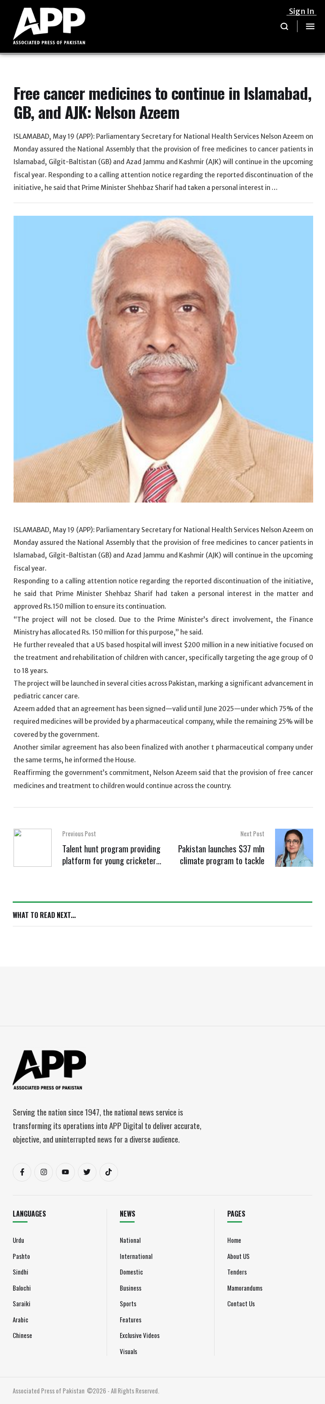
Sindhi (20, 1271)
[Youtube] (65, 1172)
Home (234, 1240)
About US (238, 1256)
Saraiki (21, 1303)
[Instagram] (43, 1172)
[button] (284, 26)
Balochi (22, 1287)
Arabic (20, 1319)
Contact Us (241, 1303)
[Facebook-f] (22, 1172)
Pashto (21, 1256)
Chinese (22, 1335)
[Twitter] (87, 1172)
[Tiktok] (108, 1172)
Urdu (18, 1240)
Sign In (301, 11)
